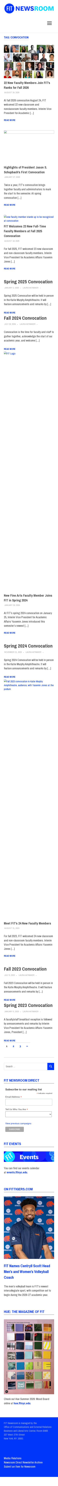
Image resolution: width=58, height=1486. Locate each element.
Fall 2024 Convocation (25, 318)
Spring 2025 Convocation (28, 281)
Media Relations (12, 1458)
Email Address (13, 1096)
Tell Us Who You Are (16, 1109)
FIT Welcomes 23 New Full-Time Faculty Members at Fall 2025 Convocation (25, 231)
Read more (9, 120)
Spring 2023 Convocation (28, 1005)
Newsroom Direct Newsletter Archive (23, 1462)
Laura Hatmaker (31, 287)
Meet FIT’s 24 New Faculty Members (27, 923)
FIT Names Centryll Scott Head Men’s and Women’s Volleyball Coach (27, 1271)
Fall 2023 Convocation (25, 969)
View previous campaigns (18, 1123)
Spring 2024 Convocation (28, 646)
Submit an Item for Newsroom (19, 1466)
